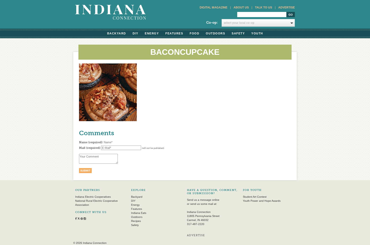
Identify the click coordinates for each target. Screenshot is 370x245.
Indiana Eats (138, 212)
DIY (135, 33)
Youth (257, 33)
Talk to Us (263, 7)
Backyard (116, 33)
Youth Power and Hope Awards (262, 200)
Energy (152, 33)
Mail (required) (89, 148)
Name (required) (91, 142)
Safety (238, 33)
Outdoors (215, 33)
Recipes (136, 220)
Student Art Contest (255, 196)
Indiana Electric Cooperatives (93, 196)
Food (194, 33)
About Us (241, 7)
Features (174, 33)
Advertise (286, 7)
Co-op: (212, 22)
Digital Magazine (213, 7)
